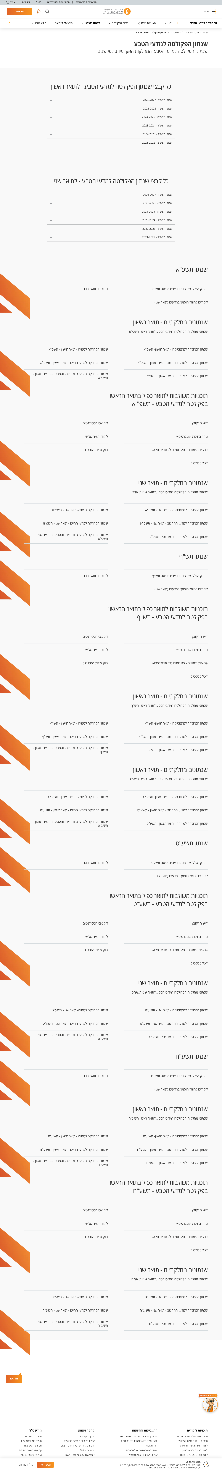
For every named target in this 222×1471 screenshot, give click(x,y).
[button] (210, 11)
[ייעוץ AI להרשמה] (210, 1404)
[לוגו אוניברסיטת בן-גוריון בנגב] (117, 11)
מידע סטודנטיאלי (64, 23)
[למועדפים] (39, 12)
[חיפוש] (47, 11)
